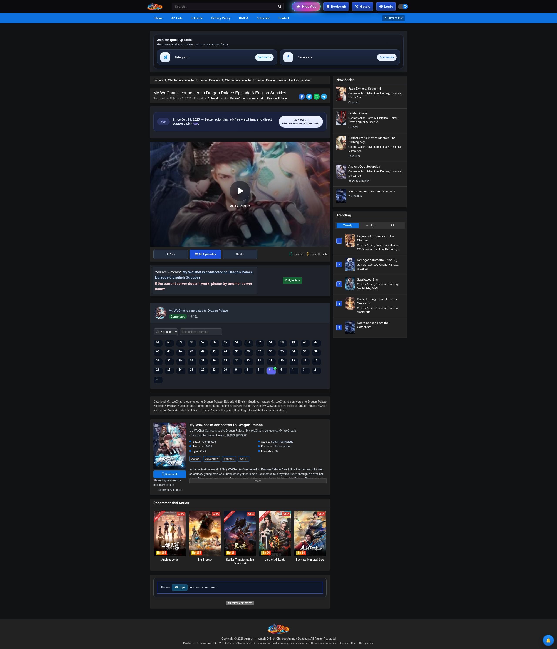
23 (248, 360)
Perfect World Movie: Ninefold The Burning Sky (372, 140)
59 (180, 342)
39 (236, 351)
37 (259, 351)
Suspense (372, 122)
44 (180, 351)
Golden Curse (357, 113)
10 (225, 369)
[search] (280, 7)
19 (293, 360)
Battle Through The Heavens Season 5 (377, 301)
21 (270, 360)
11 (214, 369)
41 (214, 351)
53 (248, 342)
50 (282, 342)
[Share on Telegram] (324, 97)
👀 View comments (240, 603)
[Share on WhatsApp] (317, 97)
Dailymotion (292, 280)
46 (157, 351)
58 (191, 342)
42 (202, 351)
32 (315, 351)
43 (191, 351)
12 (202, 369)
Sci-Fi (243, 459)
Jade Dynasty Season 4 (364, 88)
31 (157, 360)
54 (236, 342)
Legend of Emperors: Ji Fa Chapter (375, 238)
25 (225, 360)
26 (214, 360)
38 (248, 351)
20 (282, 360)
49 (293, 342)
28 (191, 360)
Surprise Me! (395, 18)
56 (214, 342)
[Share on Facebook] (302, 97)
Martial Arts (354, 97)
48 (304, 342)
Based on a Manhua (387, 245)
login (182, 587)
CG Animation (365, 249)
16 (157, 369)
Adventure (211, 459)
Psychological (356, 122)
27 (202, 360)
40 (225, 351)
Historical (396, 93)
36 (270, 351)
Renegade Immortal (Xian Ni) (377, 260)
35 (282, 351)
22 (259, 360)
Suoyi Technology (282, 441)
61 (157, 342)
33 (304, 351)
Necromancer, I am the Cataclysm (371, 191)
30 (168, 360)
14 (180, 369)
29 (180, 360)
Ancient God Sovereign (364, 166)
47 (315, 342)
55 (225, 342)
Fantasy (229, 459)
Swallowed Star (367, 279)
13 (191, 369)
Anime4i (214, 98)
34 (293, 351)
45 (168, 351)
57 (202, 342)
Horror (393, 117)
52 (259, 342)
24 (236, 360)
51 (270, 342)
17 (315, 360)
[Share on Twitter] (310, 97)
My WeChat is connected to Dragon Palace (258, 98)
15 (168, 369)
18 (304, 360)
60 (168, 342)
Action (195, 459)
